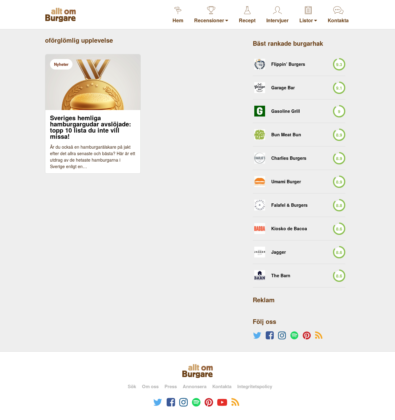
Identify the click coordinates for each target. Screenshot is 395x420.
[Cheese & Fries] (259, 87)
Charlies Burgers (288, 158)
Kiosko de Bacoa (289, 228)
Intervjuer (277, 20)
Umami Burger (286, 181)
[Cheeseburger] (259, 111)
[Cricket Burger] (259, 64)
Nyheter (61, 64)
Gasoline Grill (285, 111)
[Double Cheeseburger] (259, 158)
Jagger (278, 252)
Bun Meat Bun (286, 134)
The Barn (280, 275)
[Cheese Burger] (259, 205)
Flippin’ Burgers (288, 64)
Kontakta (338, 20)
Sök (132, 386)
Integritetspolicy (254, 386)
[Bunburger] (259, 134)
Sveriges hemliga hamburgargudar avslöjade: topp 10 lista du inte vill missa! (90, 127)
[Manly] (259, 181)
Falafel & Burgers (289, 205)
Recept (247, 20)
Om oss (150, 386)
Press (170, 386)
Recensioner (209, 20)
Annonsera (194, 386)
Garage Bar (283, 87)
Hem (178, 20)
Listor (306, 20)
